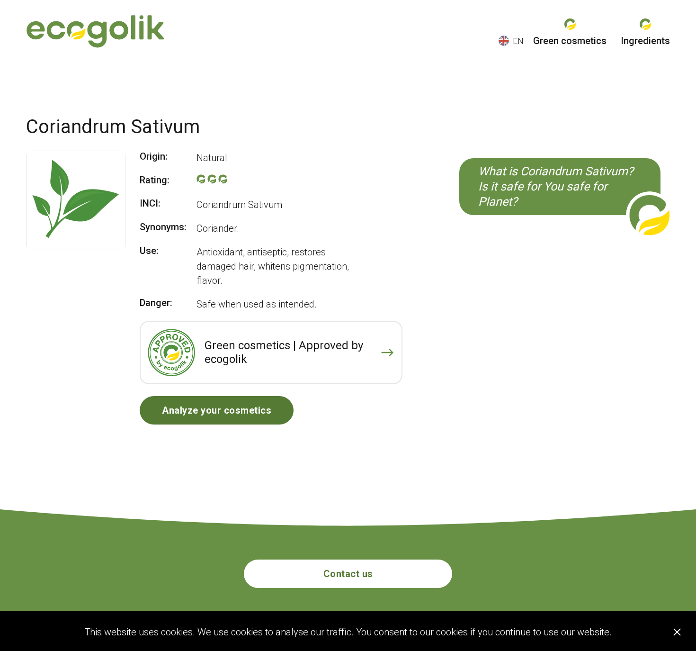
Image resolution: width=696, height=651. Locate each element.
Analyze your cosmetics (216, 410)
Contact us (348, 573)
